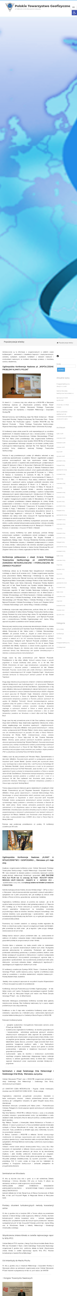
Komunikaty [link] (60, 629)
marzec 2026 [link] (61, 447)
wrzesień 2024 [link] (61, 519)
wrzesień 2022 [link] (61, 587)
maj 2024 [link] (59, 528)
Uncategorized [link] (61, 647)
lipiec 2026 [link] (60, 433)
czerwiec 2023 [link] (61, 560)
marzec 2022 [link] (60, 610)
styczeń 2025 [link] (60, 501)
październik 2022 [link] (62, 583)
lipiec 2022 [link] (60, 592)
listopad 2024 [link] (61, 510)
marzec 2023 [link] (60, 569)
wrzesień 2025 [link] (61, 474)
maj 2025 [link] (59, 488)
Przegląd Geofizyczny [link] (63, 642)
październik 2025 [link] (62, 470)
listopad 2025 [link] (61, 465)
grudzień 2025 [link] (61, 461)
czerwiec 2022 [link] (61, 596)
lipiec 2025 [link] (60, 479)
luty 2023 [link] (59, 574)
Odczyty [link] (59, 638)
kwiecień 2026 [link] (61, 442)
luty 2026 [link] (59, 452)
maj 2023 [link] (59, 565)
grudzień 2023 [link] (61, 537)
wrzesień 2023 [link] (61, 551)
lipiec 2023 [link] (60, 556)
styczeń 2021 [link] (60, 614)
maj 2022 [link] (59, 601)
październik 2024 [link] (62, 515)
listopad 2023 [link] (61, 542)
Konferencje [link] (60, 633)
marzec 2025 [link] (60, 497)
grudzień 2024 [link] (61, 506)
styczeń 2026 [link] (61, 456)
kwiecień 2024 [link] (61, 533)
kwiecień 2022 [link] (61, 605)
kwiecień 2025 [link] (61, 492)
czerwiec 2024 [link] (61, 524)
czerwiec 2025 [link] (61, 483)
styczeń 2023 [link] (60, 578)
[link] (74, 12)
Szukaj (59, 364)
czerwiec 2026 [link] (61, 438)
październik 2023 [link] (62, 546)
